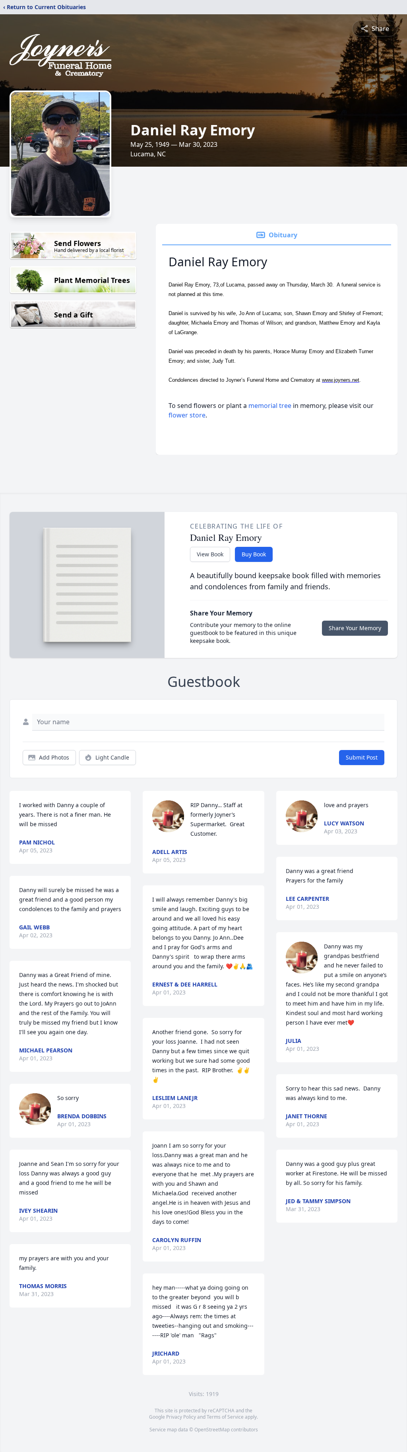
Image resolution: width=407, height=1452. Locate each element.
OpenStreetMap (212, 1429)
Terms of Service (225, 1417)
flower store (187, 415)
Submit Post (362, 757)
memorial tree (269, 405)
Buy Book (254, 554)
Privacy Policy (181, 1417)
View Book (210, 554)
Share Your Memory (355, 628)
